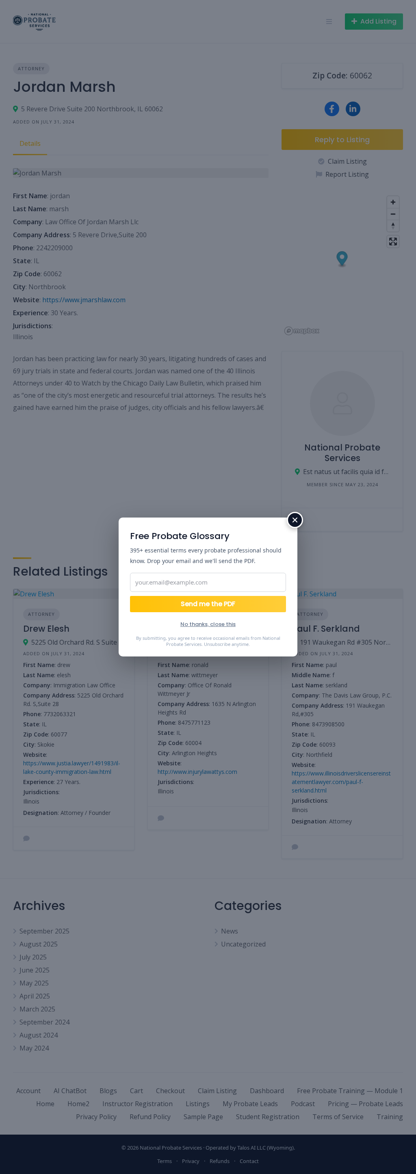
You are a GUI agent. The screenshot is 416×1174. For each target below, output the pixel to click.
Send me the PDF (208, 604)
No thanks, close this (208, 624)
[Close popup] (295, 520)
